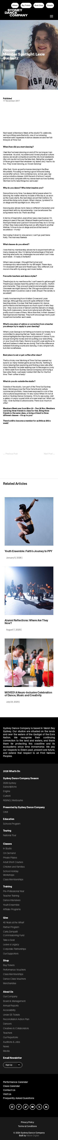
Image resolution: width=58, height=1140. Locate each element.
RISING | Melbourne (13, 800)
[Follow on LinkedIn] (46, 1107)
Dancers (7, 1023)
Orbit (5, 811)
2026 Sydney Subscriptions (10, 784)
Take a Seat (9, 939)
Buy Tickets (26, 5)
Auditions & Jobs (11, 1041)
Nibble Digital (32, 1135)
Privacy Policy (27, 1122)
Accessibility (9, 1010)
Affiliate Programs (12, 909)
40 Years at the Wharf (13, 922)
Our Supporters (10, 953)
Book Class (39, 5)
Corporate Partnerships (14, 948)
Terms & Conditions (27, 1126)
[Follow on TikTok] (25, 1107)
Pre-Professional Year (13, 891)
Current (6, 795)
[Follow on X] (39, 1107)
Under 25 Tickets (11, 1014)
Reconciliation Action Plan (16, 1019)
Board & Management (14, 1001)
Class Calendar (11, 1086)
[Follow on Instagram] (12, 1107)
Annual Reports (11, 1005)
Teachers (7, 1032)
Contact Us (9, 1090)
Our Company (10, 996)
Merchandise (9, 983)
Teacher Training (11, 895)
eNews (14, 5)
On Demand (9, 853)
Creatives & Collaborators (16, 1028)
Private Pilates (10, 857)
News (6, 1046)
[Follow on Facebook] (19, 1107)
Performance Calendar (15, 1082)
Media (6, 1050)
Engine (6, 791)
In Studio (7, 848)
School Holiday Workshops (10, 873)
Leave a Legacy (11, 944)
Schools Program (11, 823)
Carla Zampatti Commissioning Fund (13, 933)
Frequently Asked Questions (18, 1098)
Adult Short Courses (13, 862)
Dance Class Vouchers (14, 978)
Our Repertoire (10, 1037)
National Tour (9, 835)
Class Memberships (13, 879)
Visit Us (7, 1094)
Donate (50, 5)
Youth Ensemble (11, 904)
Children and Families (14, 866)
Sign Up (9, 1065)
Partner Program (11, 927)
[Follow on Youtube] (32, 1107)
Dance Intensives (11, 900)
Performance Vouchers (14, 969)
